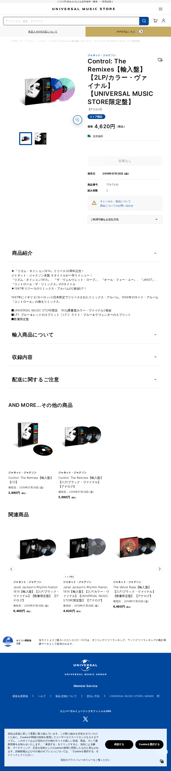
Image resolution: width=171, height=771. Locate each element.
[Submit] (144, 21)
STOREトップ (16, 41)
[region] (43, 32)
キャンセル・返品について (115, 201)
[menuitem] (48, 160)
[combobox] (76, 20)
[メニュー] (160, 9)
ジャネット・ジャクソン (36, 41)
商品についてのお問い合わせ (116, 205)
